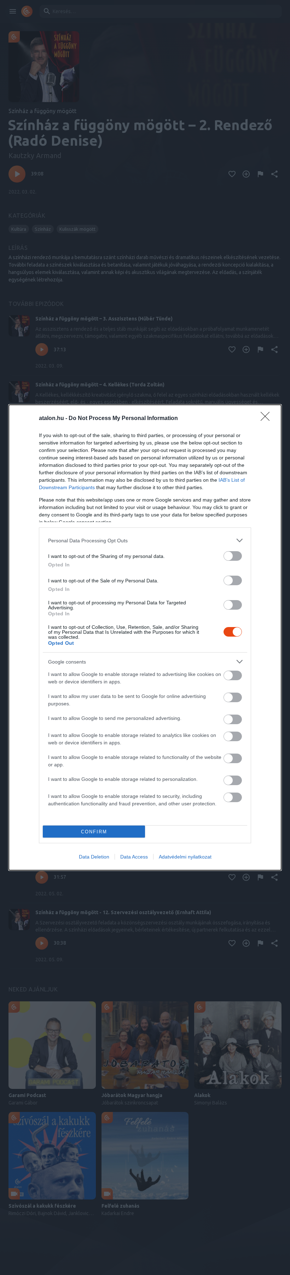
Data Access (134, 857)
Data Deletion (94, 857)
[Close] (267, 418)
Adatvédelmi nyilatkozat (185, 857)
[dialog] (145, 637)
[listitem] (145, 540)
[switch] (233, 556)
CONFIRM (94, 831)
